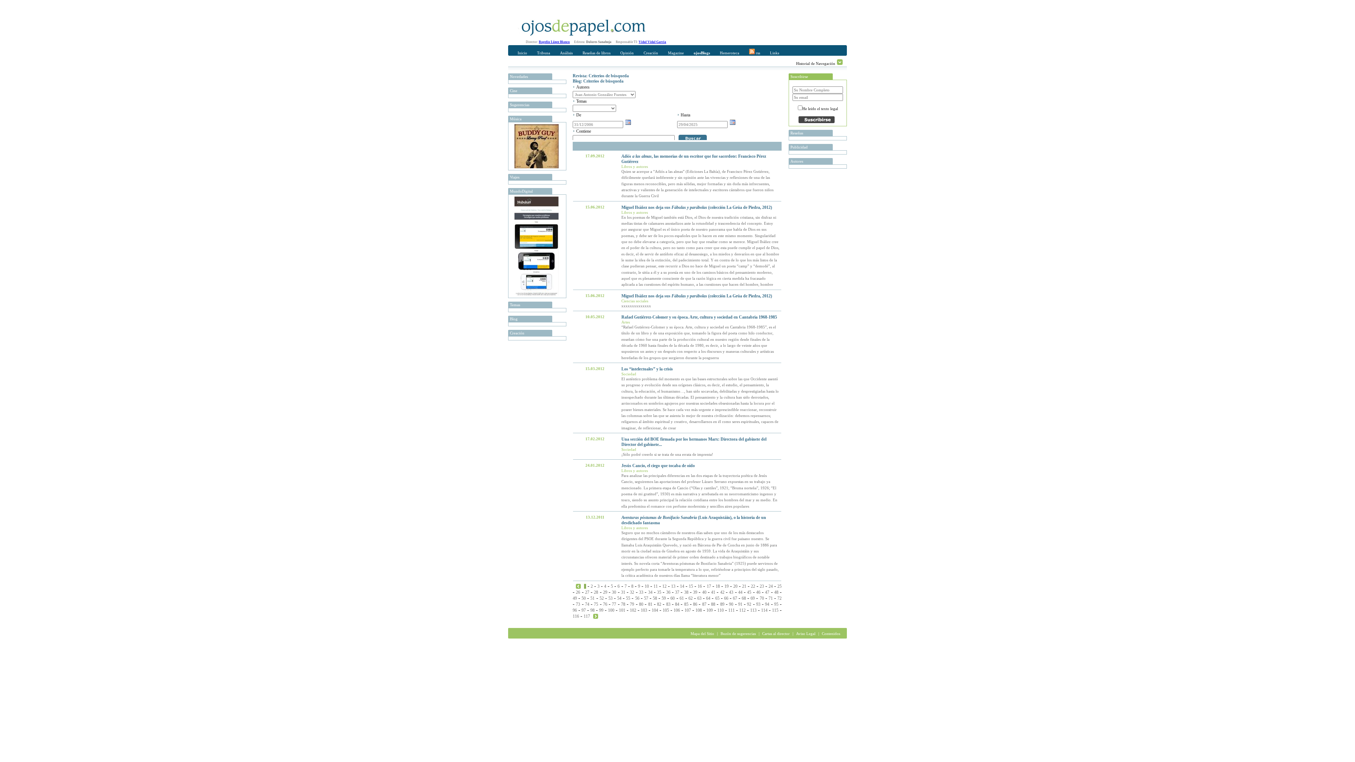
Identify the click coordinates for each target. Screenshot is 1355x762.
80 (641, 604)
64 (708, 598)
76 (605, 604)
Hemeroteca (729, 53)
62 (690, 598)
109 (709, 610)
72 (779, 598)
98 (592, 610)
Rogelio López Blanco (554, 42)
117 (587, 616)
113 (753, 610)
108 (698, 610)
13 (673, 586)
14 (682, 586)
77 (614, 604)
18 (718, 586)
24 (771, 586)
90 (731, 604)
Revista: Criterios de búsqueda (601, 75)
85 (686, 604)
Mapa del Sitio (702, 633)
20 (735, 586)
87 (704, 604)
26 (578, 592)
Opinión (627, 53)
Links (774, 53)
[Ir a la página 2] (595, 616)
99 (601, 610)
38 (686, 592)
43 (731, 592)
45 (749, 592)
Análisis (566, 53)
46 (758, 592)
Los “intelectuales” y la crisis (647, 369)
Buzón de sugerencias (738, 633)
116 (576, 616)
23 (762, 586)
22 (753, 586)
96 (575, 610)
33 (641, 592)
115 (775, 610)
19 (726, 586)
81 (650, 604)
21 (744, 586)
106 (677, 610)
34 (650, 592)
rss (757, 53)
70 (762, 598)
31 (623, 592)
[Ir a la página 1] (578, 586)
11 (656, 586)
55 (628, 598)
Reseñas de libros (596, 53)
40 (704, 592)
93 (758, 604)
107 (688, 610)
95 (776, 604)
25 (779, 586)
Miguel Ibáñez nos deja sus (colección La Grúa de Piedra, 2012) (696, 207)
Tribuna (543, 53)
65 (717, 598)
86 (695, 604)
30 (614, 592)
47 (767, 592)
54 (619, 598)
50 (584, 598)
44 (740, 592)
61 (682, 598)
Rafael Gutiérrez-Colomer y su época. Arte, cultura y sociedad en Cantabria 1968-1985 (699, 317)
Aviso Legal (805, 633)
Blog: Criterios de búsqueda (598, 81)
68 (744, 598)
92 (749, 604)
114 (764, 610)
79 (632, 604)
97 (584, 610)
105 (666, 610)
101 (622, 610)
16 (700, 586)
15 (691, 586)
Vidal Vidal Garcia (652, 42)
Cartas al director (776, 633)
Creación (651, 53)
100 (611, 610)
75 (596, 604)
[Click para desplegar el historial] (839, 62)
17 (709, 586)
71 (771, 598)
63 (699, 598)
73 (578, 604)
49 (575, 598)
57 (646, 598)
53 (610, 598)
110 (720, 610)
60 (672, 598)
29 (605, 592)
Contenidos (831, 633)
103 (644, 610)
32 (632, 592)
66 (726, 598)
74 (587, 604)
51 (592, 598)
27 (587, 592)
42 (722, 592)
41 (713, 592)
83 (668, 604)
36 (668, 592)
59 (664, 598)
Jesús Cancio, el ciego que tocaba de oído (658, 465)
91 (740, 604)
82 (659, 604)
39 (695, 592)
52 (602, 598)
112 (742, 610)
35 (659, 592)
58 (655, 598)
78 (623, 604)
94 (767, 604)
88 (713, 604)
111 (731, 610)
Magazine (676, 53)
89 (722, 604)
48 (776, 592)
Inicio (522, 53)
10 (647, 586)
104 (655, 610)
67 (735, 598)
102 (633, 610)
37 (677, 592)
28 (596, 592)
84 (677, 604)
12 (664, 586)
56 (637, 598)
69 (753, 598)
